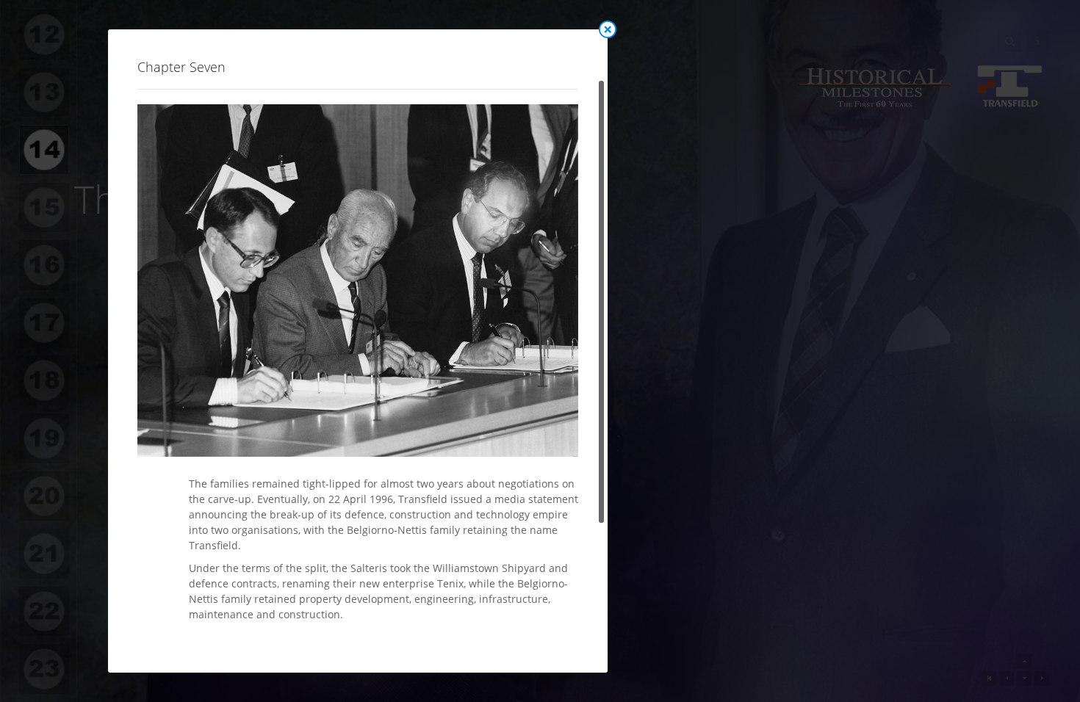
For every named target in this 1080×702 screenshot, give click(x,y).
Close (607, 29)
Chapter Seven (181, 67)
